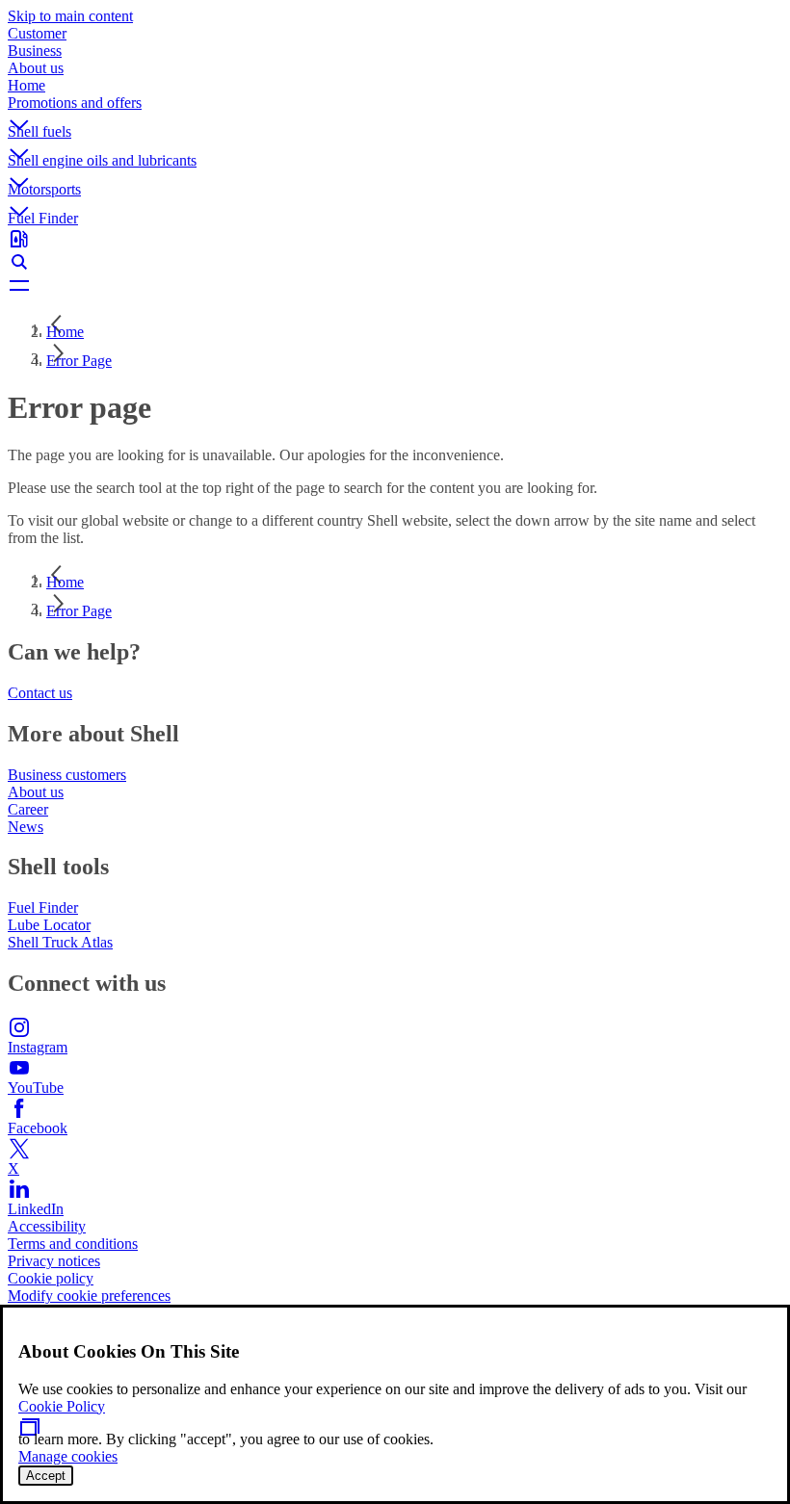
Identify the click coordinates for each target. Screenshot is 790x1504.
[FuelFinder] (395, 238)
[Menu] (395, 285)
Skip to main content (70, 16)
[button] (395, 108)
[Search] (395, 261)
